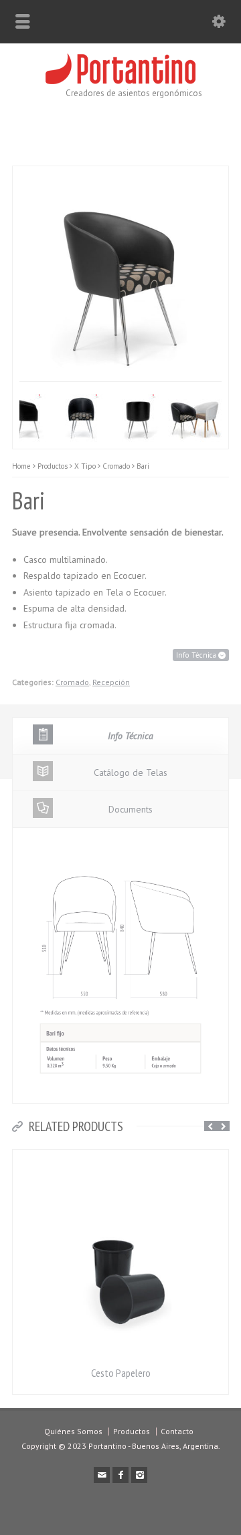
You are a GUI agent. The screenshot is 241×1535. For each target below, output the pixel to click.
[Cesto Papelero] (120, 1157)
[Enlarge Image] (26, 174)
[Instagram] (139, 1475)
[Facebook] (120, 1475)
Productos (131, 1431)
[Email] (102, 1475)
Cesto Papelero (121, 1372)
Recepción (111, 682)
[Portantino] (120, 81)
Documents (130, 809)
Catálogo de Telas (130, 772)
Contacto (177, 1431)
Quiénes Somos (73, 1431)
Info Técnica (197, 655)
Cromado (72, 682)
